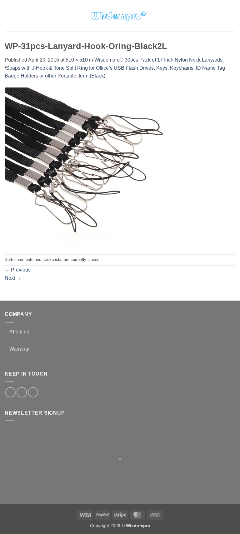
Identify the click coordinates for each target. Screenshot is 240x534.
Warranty (19, 349)
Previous (18, 269)
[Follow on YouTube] (33, 392)
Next (13, 278)
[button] (8, 15)
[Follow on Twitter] (22, 392)
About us (19, 331)
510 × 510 (77, 59)
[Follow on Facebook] (10, 392)
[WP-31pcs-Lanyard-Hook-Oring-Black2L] (84, 166)
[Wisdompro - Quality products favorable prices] (118, 15)
